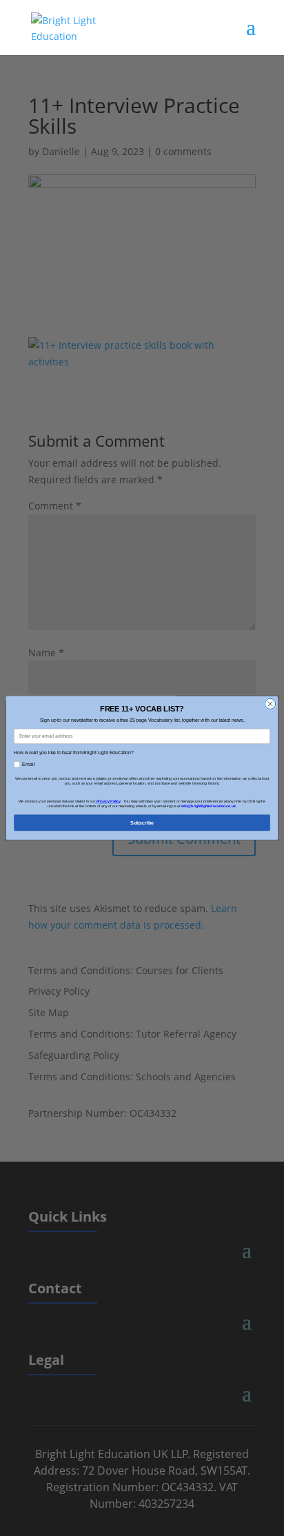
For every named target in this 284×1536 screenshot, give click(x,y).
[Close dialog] (270, 703)
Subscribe (142, 822)
